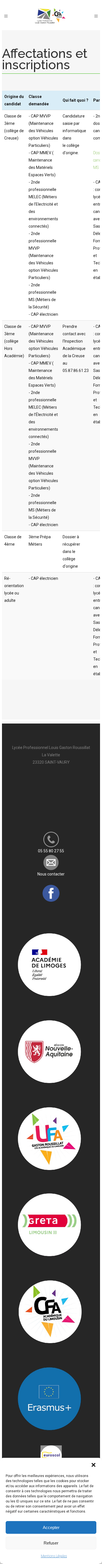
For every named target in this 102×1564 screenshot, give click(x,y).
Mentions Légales (54, 1556)
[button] (93, 1465)
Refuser (51, 1543)
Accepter (51, 1527)
